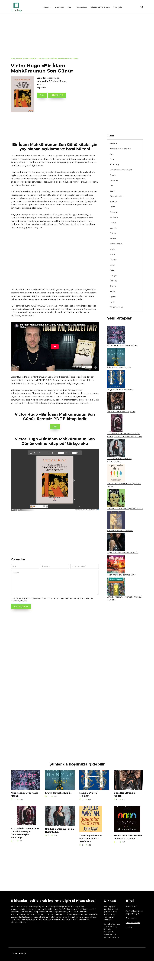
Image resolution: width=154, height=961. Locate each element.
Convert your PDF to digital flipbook (86, 509)
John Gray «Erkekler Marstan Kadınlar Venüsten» (90, 838)
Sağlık (112, 291)
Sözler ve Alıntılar (100, 7)
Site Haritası (131, 918)
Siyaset (113, 296)
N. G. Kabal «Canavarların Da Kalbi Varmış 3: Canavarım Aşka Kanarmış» (25, 833)
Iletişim (129, 927)
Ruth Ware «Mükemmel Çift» (121, 575)
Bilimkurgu (115, 164)
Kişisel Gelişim (116, 244)
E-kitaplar (23, 58)
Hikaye (113, 238)
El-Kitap (14, 58)
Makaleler (82, 7)
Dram (112, 191)
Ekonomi (114, 212)
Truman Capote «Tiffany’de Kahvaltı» (125, 508)
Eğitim (113, 207)
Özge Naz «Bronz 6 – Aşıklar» (121, 411)
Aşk (111, 154)
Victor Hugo (53, 78)
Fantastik (114, 217)
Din (111, 185)
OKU (42, 95)
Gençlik (113, 228)
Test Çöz (117, 7)
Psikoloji (113, 281)
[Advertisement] (77, 37)
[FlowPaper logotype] (17, 509)
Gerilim (113, 233)
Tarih (112, 302)
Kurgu (112, 254)
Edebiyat (33, 58)
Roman (63, 81)
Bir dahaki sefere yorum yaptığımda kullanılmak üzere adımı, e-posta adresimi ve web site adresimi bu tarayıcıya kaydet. (53, 599)
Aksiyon (113, 143)
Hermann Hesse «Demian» (120, 531)
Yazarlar (59, 7)
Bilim (112, 159)
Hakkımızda (131, 906)
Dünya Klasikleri (117, 196)
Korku (112, 249)
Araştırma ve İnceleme (120, 149)
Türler (45, 7)
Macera (113, 260)
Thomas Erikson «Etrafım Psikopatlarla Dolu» (128, 837)
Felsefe (113, 222)
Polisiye (113, 275)
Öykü (112, 270)
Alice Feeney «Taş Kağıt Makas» (122, 345)
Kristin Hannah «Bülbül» (119, 367)
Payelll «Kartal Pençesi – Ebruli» (122, 553)
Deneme (114, 180)
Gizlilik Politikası (133, 923)
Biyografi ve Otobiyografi (121, 170)
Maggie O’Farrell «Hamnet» (120, 389)
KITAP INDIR (57, 95)
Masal (112, 265)
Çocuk (113, 175)
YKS (69, 7)
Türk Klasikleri (116, 307)
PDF (55, 426)
